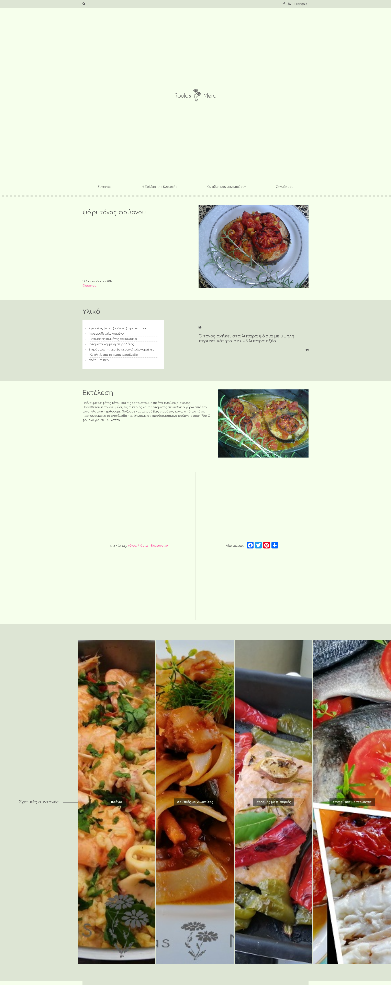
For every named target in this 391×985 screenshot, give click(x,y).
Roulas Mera (195, 95)
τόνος (132, 545)
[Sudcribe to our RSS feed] (289, 4)
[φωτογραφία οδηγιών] (263, 423)
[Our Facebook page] (284, 4)
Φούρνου (89, 285)
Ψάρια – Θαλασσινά (153, 545)
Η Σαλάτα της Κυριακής (159, 186)
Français (300, 4)
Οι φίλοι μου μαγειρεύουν (226, 186)
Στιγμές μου (284, 186)
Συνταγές (104, 186)
